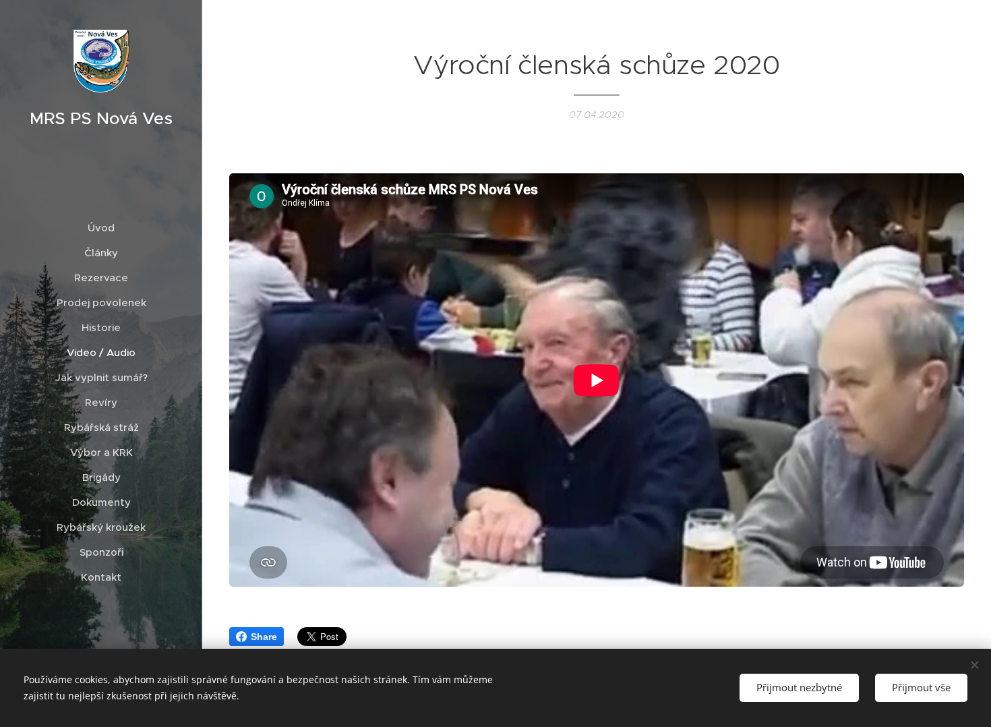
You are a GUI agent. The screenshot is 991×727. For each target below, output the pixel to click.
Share (264, 636)
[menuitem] (101, 227)
